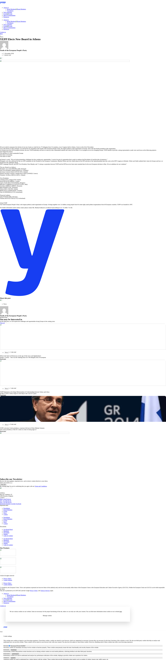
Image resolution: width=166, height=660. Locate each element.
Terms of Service (45, 590)
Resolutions (6, 508)
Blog (1, 33)
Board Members (11, 9)
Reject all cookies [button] (32, 615)
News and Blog (7, 12)
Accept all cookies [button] (17, 615)
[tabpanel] (83, 647)
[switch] (9, 649)
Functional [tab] (6, 649)
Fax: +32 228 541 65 (5, 502)
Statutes (5, 534)
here (120, 611)
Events (5, 14)
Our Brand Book (8, 529)
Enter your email (4, 482)
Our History (10, 10)
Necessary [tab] (5, 645)
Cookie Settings (7, 580)
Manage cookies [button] (47, 615)
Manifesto (6, 531)
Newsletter (6, 532)
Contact (5, 514)
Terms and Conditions (41, 486)
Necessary (13, 646)
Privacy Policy (7, 578)
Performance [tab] (6, 653)
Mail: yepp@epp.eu (5, 499)
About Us (6, 7)
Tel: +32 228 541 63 (5, 500)
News (5, 513)
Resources (6, 17)
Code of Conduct (8, 535)
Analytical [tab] (6, 657)
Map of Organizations (9, 15)
